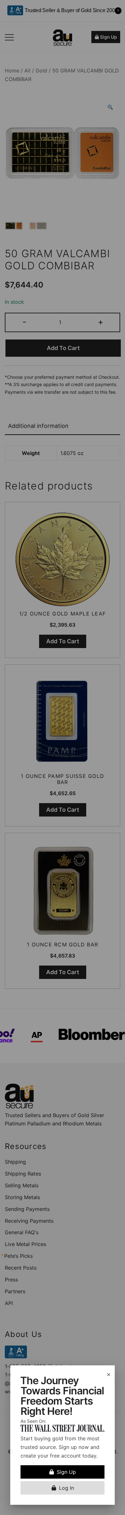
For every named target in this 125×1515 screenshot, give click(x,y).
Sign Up (66, 1472)
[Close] (109, 1375)
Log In (66, 1488)
